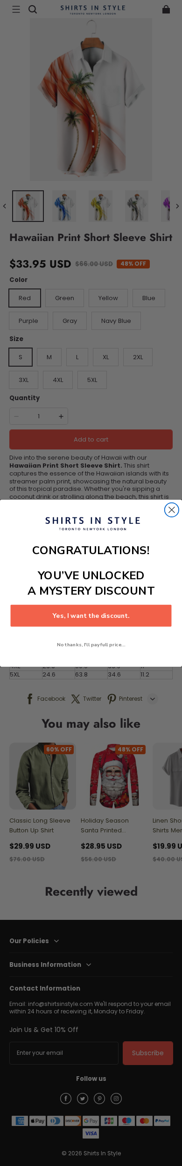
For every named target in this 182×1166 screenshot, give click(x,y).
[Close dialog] (172, 509)
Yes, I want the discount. (91, 615)
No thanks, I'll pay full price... (91, 644)
